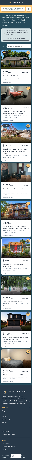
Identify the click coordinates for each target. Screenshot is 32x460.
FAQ (3, 414)
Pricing (4, 449)
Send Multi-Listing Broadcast (16, 38)
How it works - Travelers (9, 434)
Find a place (5, 431)
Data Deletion (21, 458)
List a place (5, 443)
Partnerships (6, 419)
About (4, 416)
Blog (3, 411)
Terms (4, 458)
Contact (4, 422)
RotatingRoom (18, 2)
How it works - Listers (8, 446)
